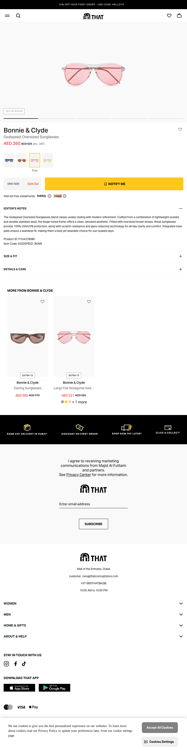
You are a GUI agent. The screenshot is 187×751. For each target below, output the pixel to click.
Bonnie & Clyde (26, 130)
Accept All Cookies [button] (160, 728)
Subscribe (93, 524)
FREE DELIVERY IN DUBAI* (93, 4)
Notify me (116, 184)
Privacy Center (78, 474)
